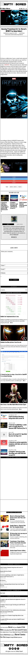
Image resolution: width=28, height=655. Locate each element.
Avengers (8, 637)
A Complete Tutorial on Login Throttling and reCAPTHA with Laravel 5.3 (14, 205)
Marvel (10, 627)
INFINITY (6, 65)
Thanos (19, 186)
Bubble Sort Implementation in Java (10, 316)
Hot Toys (14, 630)
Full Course (15, 627)
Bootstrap (7, 634)
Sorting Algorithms (7, 630)
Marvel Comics (13, 186)
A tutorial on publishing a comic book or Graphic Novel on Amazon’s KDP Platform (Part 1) (4, 207)
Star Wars (3, 637)
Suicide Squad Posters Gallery (17, 550)
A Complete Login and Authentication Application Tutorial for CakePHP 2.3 (13, 600)
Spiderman (20, 637)
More (11, 322)
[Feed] (25, 8)
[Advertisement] (14, 47)
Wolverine (19, 632)
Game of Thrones (9, 632)
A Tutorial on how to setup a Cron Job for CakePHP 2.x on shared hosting (14, 375)
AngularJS (19, 627)
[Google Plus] (13, 649)
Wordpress (12, 635)
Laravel (19, 630)
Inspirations (20, 34)
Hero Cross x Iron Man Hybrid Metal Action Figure (13, 404)
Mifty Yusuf (19, 651)
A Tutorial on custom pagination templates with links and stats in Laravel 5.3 (18, 444)
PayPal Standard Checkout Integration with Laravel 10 (23, 205)
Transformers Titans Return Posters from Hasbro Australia (18, 542)
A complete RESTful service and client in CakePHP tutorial (12, 619)
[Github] (23, 8)
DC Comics (24, 630)
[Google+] (21, 8)
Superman (15, 632)
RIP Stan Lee (2, 580)
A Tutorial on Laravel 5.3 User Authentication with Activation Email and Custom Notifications (12, 610)
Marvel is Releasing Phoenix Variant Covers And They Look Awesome (17, 517)
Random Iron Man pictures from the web (11, 342)
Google (12, 637)
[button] (26, 290)
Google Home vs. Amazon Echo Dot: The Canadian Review (18, 526)
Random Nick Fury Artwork (5, 571)
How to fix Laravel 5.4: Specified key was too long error (18, 435)
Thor (1, 627)
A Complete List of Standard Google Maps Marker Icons (11, 615)
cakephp (4, 632)
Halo (1, 632)
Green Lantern (5, 627)
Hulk (23, 632)
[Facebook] (20, 8)
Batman (16, 637)
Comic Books (13, 34)
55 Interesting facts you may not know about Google (18, 534)
